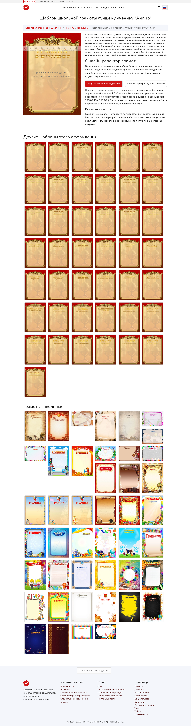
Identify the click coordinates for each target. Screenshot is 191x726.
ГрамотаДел (29, 1)
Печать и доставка (105, 7)
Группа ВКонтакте (106, 698)
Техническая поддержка (109, 695)
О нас (121, 7)
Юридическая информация (111, 689)
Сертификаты (141, 695)
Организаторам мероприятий (75, 695)
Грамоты (70, 27)
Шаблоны (86, 7)
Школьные (83, 27)
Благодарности (141, 692)
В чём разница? (66, 1)
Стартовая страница (36, 27)
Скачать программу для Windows (146, 83)
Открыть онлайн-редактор (94, 670)
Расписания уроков (144, 705)
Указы (137, 708)
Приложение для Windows (73, 692)
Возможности (71, 7)
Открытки (139, 702)
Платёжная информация (109, 692)
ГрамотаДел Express (47, 1)
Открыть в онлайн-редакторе (104, 83)
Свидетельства (141, 698)
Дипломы (139, 689)
